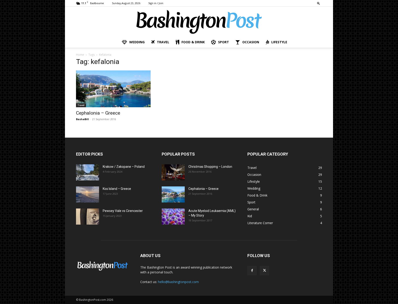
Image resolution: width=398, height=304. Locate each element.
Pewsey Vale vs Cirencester (123, 211)
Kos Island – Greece (117, 189)
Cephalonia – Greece (98, 113)
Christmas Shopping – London (210, 166)
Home (80, 55)
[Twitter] (264, 270)
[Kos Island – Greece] (87, 194)
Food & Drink (193, 42)
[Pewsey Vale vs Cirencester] (87, 216)
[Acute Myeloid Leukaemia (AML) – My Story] (173, 216)
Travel (163, 42)
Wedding (137, 42)
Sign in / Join (155, 3)
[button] (318, 3)
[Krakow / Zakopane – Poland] (87, 172)
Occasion (250, 42)
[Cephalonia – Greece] (113, 88)
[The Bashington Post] (199, 22)
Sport (223, 42)
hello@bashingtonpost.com (178, 282)
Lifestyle (279, 42)
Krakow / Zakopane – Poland (124, 166)
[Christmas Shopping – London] (173, 172)
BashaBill (82, 119)
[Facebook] (252, 270)
